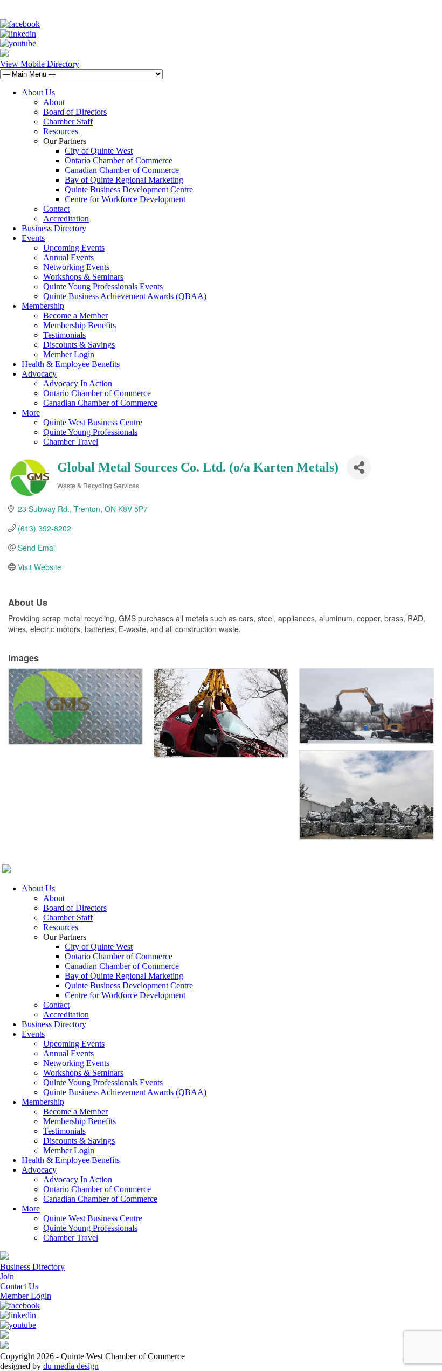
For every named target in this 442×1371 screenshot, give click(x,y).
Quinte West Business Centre (92, 422)
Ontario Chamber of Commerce (118, 160)
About (54, 102)
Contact (56, 208)
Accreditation (66, 218)
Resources (60, 131)
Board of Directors (75, 111)
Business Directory (54, 228)
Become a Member (75, 315)
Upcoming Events (74, 247)
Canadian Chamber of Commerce (122, 170)
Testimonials (64, 335)
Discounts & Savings (79, 344)
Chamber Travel (70, 441)
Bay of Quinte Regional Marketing (124, 179)
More (31, 412)
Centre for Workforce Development (125, 199)
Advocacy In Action (77, 383)
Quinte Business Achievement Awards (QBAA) (124, 296)
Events (33, 238)
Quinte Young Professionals (90, 432)
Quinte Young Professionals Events (103, 286)
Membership (43, 305)
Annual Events (68, 257)
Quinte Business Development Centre (129, 189)
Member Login (68, 354)
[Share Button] (359, 467)
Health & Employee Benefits (71, 364)
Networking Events (76, 267)
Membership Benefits (79, 325)
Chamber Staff (68, 121)
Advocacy (39, 373)
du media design (71, 1365)
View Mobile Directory (39, 63)
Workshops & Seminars (83, 276)
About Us (38, 92)
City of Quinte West (99, 150)
